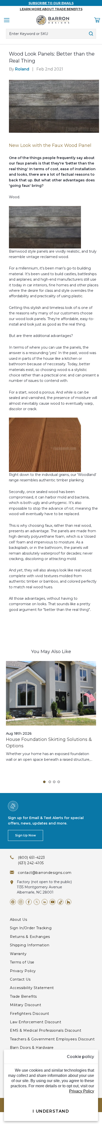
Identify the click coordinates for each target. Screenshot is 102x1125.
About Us (18, 919)
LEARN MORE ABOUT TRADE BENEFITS (51, 9)
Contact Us (20, 979)
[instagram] (21, 902)
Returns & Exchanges (30, 936)
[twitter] (37, 902)
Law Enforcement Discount (35, 1022)
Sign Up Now (25, 835)
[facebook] (29, 902)
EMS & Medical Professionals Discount (45, 1030)
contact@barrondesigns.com (45, 872)
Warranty (18, 954)
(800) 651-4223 (31, 857)
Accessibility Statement (32, 988)
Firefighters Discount (29, 1013)
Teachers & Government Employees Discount (52, 1039)
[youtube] (52, 902)
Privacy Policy (23, 971)
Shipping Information (29, 945)
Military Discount (25, 1005)
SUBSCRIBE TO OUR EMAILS (51, 3)
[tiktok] (60, 902)
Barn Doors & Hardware (32, 1047)
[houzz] (68, 902)
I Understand (51, 1111)
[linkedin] (45, 902)
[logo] (52, 20)
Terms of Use (22, 962)
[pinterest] (13, 902)
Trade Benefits (23, 996)
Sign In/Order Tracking (30, 928)
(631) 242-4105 (31, 863)
